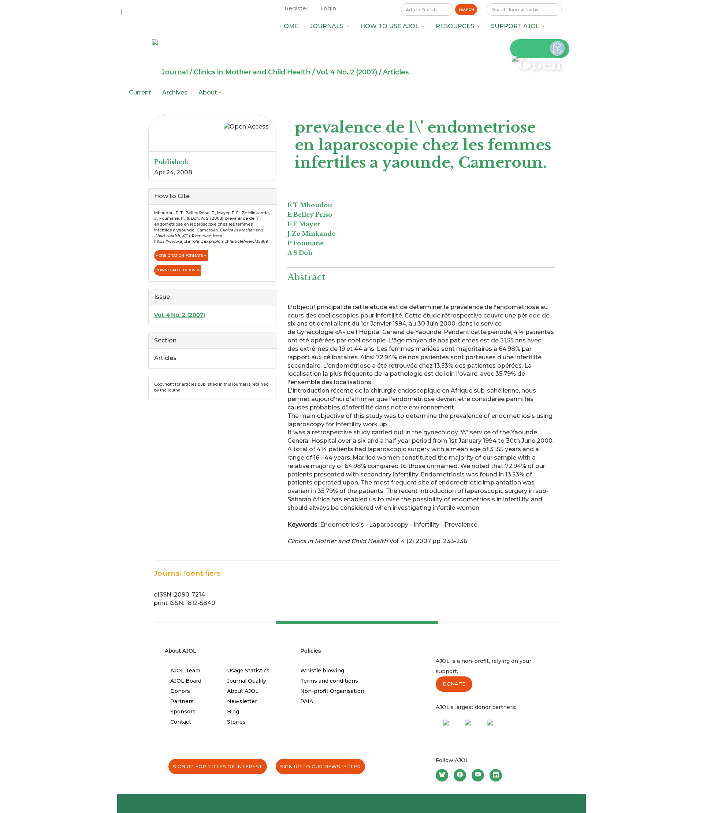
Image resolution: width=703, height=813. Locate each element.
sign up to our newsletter (320, 766)
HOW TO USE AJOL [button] (391, 26)
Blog (233, 711)
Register (296, 8)
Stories (236, 722)
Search (466, 9)
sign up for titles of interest (218, 766)
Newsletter (242, 701)
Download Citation (176, 270)
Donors (180, 691)
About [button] (208, 92)
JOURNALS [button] (328, 26)
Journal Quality (246, 681)
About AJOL (242, 691)
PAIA (306, 701)
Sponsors (183, 711)
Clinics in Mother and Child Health (252, 72)
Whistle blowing (322, 670)
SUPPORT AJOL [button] (516, 26)
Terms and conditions (329, 681)
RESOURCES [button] (456, 26)
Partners (182, 701)
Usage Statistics (248, 670)
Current (140, 92)
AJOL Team (185, 670)
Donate (454, 684)
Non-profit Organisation (332, 691)
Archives (174, 92)
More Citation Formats (179, 255)
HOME (289, 26)
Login (328, 8)
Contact (180, 722)
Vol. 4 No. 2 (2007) (346, 72)
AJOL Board (185, 681)
